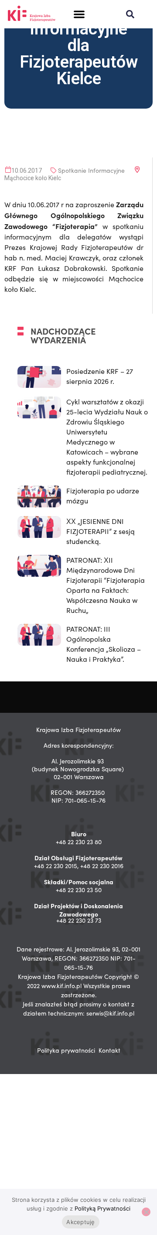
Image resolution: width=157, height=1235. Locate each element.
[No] (146, 1212)
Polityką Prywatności (102, 1208)
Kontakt (109, 1050)
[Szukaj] (130, 14)
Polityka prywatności (66, 1050)
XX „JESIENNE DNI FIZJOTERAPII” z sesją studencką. (100, 531)
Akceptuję (80, 1221)
